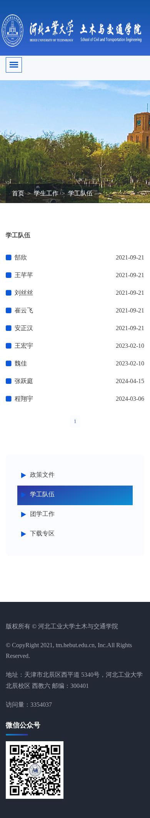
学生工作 (46, 193)
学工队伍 (42, 494)
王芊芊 (24, 275)
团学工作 (42, 514)
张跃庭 (24, 381)
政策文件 (42, 474)
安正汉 (24, 328)
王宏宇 (24, 345)
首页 (18, 193)
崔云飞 (24, 310)
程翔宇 (24, 398)
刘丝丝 (24, 292)
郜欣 (21, 257)
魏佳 (21, 363)
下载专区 (42, 533)
